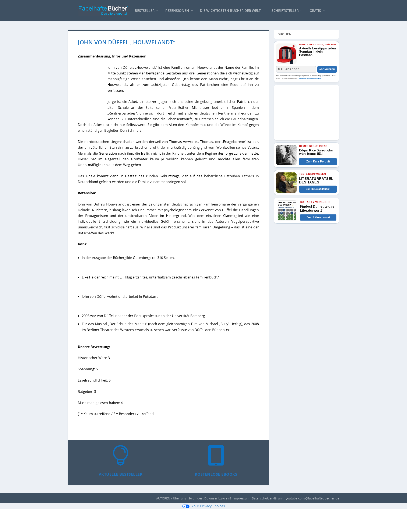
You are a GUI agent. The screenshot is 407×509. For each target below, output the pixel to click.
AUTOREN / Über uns (171, 498)
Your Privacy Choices (208, 506)
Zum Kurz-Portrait (318, 161)
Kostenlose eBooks (216, 474)
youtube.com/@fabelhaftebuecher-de (312, 498)
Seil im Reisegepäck (318, 188)
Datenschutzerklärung (267, 498)
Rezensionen (177, 11)
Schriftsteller (285, 11)
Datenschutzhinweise (310, 78)
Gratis (315, 11)
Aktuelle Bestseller (121, 474)
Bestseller (145, 11)
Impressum (241, 498)
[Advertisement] (306, 111)
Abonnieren (327, 69)
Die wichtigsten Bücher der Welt (230, 11)
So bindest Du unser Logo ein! (209, 498)
